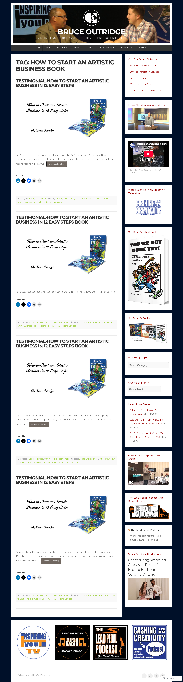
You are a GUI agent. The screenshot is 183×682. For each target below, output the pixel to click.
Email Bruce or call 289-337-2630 (147, 90)
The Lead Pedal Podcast (145, 530)
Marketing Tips (50, 322)
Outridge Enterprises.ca (141, 78)
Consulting (62, 48)
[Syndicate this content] (129, 530)
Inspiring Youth (107, 48)
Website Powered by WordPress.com (34, 675)
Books (91, 48)
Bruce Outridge (92, 31)
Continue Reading (55, 165)
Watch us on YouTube (140, 84)
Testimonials (40, 198)
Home (38, 48)
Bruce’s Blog (127, 48)
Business (39, 322)
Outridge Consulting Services (50, 202)
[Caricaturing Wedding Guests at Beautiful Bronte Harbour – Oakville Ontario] (148, 599)
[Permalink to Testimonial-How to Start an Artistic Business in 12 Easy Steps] (66, 120)
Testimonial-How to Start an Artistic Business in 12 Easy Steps (62, 83)
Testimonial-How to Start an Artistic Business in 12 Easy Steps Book (62, 220)
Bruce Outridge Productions (144, 65)
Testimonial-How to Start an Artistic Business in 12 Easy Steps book (62, 343)
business (81, 198)
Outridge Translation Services (144, 72)
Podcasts (78, 48)
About (47, 48)
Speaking (142, 48)
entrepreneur (91, 198)
